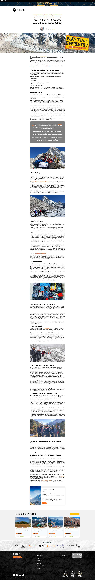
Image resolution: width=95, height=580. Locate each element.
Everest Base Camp (40, 15)
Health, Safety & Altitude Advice (39, 16)
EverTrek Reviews (39, 560)
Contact (73, 10)
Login (92, 0)
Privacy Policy (39, 563)
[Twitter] (5, 0)
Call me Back (39, 568)
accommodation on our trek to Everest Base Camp (40, 181)
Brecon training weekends (46, 480)
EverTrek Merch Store (40, 566)
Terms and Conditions (40, 565)
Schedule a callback (18, 557)
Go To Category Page (74, 514)
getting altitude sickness (35, 265)
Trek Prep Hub (54, 10)
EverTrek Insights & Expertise (57, 15)
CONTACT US (32, 66)
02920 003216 (15, 554)
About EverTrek (39, 553)
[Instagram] (2, 0)
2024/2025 (49, 66)
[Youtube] (4, 0)
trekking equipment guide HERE (40, 253)
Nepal (34, 15)
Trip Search (38, 562)
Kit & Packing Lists (49, 16)
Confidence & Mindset (48, 15)
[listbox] (87, 0)
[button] (47, 4)
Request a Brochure (40, 555)
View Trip (44, 503)
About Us (64, 10)
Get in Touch (39, 557)
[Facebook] (1, 0)
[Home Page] (18, 9)
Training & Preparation (57, 16)
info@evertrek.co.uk (16, 553)
